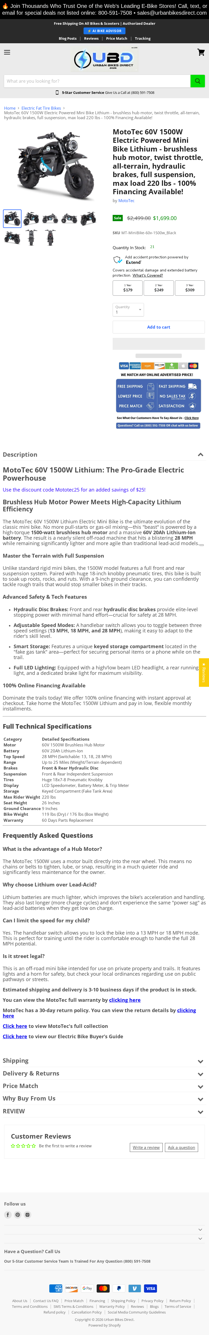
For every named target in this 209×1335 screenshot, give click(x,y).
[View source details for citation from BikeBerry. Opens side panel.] (201, 545)
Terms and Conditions (30, 1306)
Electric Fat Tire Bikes (41, 108)
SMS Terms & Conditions (73, 1306)
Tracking (142, 38)
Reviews (91, 38)
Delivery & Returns (31, 1073)
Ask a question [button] (181, 1147)
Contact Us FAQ (46, 1300)
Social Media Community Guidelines (137, 1312)
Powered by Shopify (104, 1325)
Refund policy (55, 1312)
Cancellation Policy (87, 1312)
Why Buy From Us (29, 1098)
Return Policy (180, 1300)
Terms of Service (178, 1306)
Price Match (116, 38)
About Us (19, 1300)
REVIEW (14, 1111)
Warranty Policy (112, 1306)
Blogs (154, 1306)
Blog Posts (67, 38)
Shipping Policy (123, 1300)
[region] (104, 9)
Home (10, 108)
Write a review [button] (146, 1147)
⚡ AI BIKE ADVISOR (104, 31)
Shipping (15, 1060)
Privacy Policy (153, 1300)
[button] (159, 344)
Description (20, 454)
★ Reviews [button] (204, 672)
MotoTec (126, 200)
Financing (97, 1300)
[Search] (197, 81)
